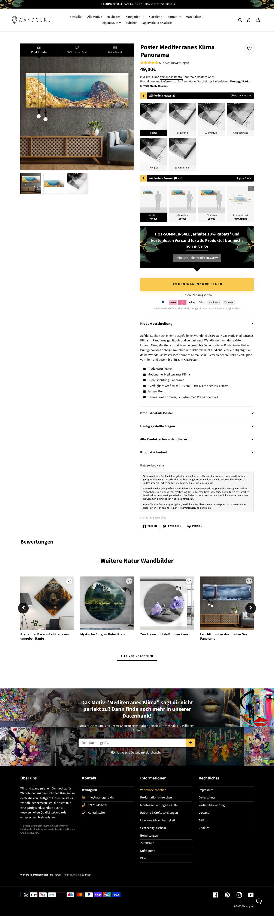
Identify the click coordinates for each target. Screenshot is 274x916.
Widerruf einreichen (153, 790)
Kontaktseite (96, 812)
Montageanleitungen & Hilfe (158, 805)
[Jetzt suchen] (190, 743)
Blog (143, 858)
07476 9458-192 (97, 805)
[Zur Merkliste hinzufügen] (249, 48)
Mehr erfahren (47, 817)
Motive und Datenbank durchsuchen (139, 752)
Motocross (55, 875)
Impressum (206, 790)
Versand (204, 812)
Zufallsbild (147, 843)
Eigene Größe (244, 178)
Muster (248, 95)
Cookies (204, 828)
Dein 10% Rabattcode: (195, 258)
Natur (160, 465)
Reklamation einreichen (156, 797)
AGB (201, 820)
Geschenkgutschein (153, 828)
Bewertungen (149, 835)
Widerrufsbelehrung (212, 805)
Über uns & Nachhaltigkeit (157, 820)
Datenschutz (207, 797)
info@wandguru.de (100, 797)
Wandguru (248, 906)
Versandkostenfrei (171, 77)
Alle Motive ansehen (137, 656)
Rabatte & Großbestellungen (159, 812)
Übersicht (236, 95)
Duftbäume (147, 851)
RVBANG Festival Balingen (77, 875)
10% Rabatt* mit (158, 4)
